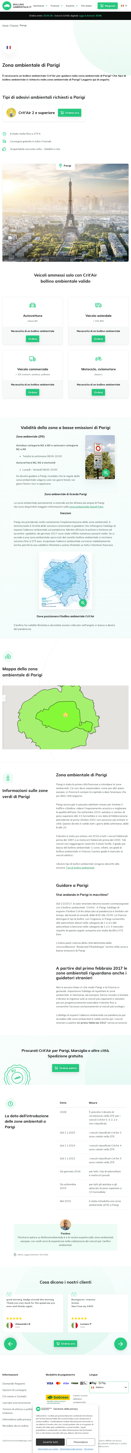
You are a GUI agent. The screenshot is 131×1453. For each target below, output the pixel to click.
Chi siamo (88, 1449)
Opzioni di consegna (14, 1390)
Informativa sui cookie (48, 1449)
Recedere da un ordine (15, 1425)
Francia (14, 25)
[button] (65, 715)
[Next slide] (120, 1344)
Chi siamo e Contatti (14, 1396)
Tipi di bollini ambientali (80, 867)
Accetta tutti (50, 1442)
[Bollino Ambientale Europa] (17, 5)
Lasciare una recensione (16, 1402)
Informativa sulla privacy (71, 1449)
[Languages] (124, 5)
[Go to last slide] (10, 1344)
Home (5, 25)
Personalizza (81, 1442)
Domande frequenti (13, 1383)
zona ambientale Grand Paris (86, 506)
